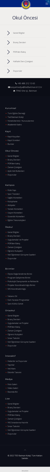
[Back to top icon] (25, 450)
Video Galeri (13, 388)
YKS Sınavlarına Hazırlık (18, 422)
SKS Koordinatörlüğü (17, 289)
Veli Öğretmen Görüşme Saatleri (22, 254)
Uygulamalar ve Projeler (18, 239)
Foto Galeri (12, 384)
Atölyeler (11, 205)
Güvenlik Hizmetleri (16, 216)
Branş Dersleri (14, 159)
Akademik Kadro (15, 124)
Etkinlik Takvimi (14, 372)
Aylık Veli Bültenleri (16, 171)
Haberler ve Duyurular (17, 361)
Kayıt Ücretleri (14, 140)
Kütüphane (12, 201)
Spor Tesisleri (14, 194)
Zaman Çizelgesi (15, 167)
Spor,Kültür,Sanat (15, 303)
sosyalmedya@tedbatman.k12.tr (26, 87)
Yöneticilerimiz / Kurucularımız (21, 121)
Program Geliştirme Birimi (19, 277)
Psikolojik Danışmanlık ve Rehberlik (23, 281)
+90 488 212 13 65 (26, 83)
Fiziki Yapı (12, 190)
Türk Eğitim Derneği (16, 113)
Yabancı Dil (12, 296)
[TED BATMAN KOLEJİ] (26, 3)
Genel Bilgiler (13, 156)
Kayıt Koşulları (14, 136)
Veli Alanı (11, 368)
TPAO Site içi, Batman (26, 90)
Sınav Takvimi (14, 338)
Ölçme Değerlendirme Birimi (20, 274)
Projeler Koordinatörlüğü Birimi (21, 285)
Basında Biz (13, 392)
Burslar (11, 144)
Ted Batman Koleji (15, 117)
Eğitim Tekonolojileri (17, 220)
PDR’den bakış (14, 163)
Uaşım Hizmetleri (15, 212)
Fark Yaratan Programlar (18, 300)
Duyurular (12, 174)
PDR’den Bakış (14, 243)
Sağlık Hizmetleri (15, 197)
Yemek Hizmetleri (15, 209)
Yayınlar (11, 365)
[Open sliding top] (47, 2)
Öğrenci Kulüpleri (15, 251)
